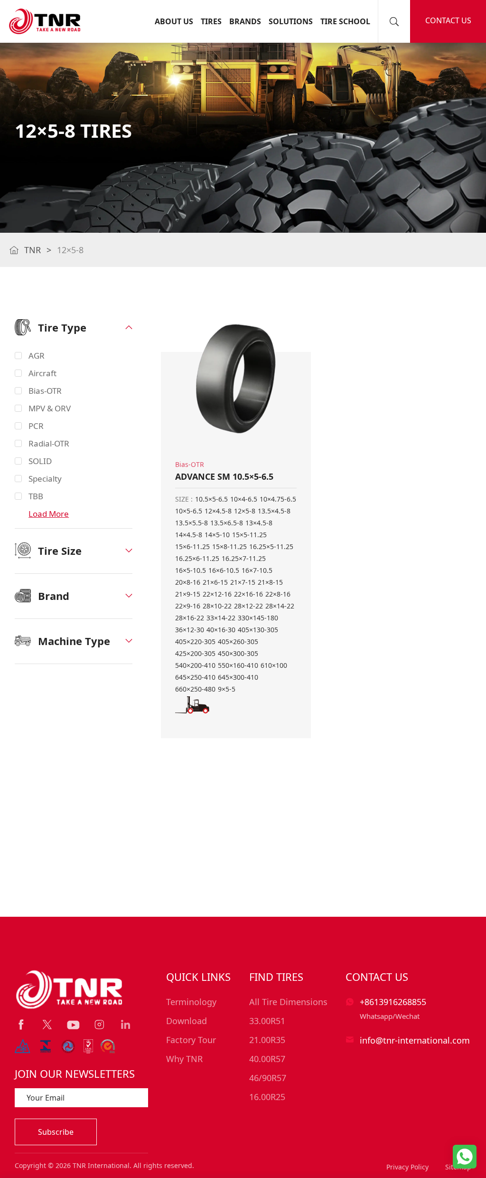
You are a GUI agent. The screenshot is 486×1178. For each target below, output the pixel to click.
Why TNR (184, 1058)
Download (186, 1020)
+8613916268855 (393, 1001)
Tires (211, 21)
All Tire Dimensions (288, 1001)
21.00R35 (267, 1039)
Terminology (191, 1001)
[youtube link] (73, 1025)
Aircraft (42, 373)
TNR (32, 250)
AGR (36, 355)
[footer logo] (70, 989)
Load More (48, 513)
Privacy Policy (407, 1166)
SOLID (40, 461)
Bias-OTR (45, 390)
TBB (35, 496)
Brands (245, 21)
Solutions (291, 21)
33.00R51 (267, 1020)
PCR (36, 425)
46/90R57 (267, 1077)
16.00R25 (267, 1096)
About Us (174, 21)
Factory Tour (191, 1039)
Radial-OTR (48, 443)
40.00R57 (267, 1058)
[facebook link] (21, 1024)
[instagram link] (99, 1024)
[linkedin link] (125, 1024)
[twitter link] (47, 1024)
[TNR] (44, 21)
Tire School (345, 21)
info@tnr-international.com (415, 1040)
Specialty (45, 478)
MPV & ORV (49, 408)
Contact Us (448, 20)
